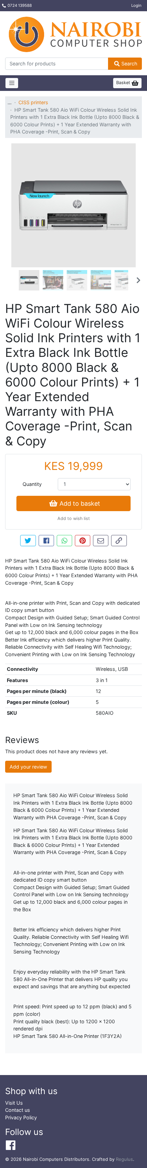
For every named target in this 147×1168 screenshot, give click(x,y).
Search (129, 63)
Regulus (124, 1159)
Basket (124, 82)
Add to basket (79, 503)
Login (136, 5)
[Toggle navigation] (11, 83)
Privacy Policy (21, 1117)
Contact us (17, 1110)
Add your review (28, 767)
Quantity (32, 484)
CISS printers (33, 102)
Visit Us (14, 1103)
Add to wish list (73, 518)
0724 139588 (20, 5)
